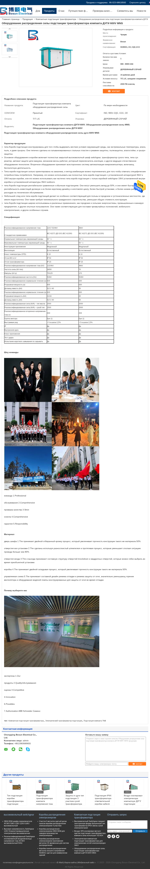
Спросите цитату (137, 2)
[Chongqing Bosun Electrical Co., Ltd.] (17, 11)
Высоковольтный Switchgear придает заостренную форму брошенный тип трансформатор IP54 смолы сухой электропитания (89, 824)
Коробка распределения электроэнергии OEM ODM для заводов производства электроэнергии (52, 832)
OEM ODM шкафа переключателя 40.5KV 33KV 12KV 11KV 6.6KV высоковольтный (18, 823)
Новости (141, 11)
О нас (61, 11)
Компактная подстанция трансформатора (56, 19)
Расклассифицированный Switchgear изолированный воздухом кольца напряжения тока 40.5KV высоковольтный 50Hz (19, 839)
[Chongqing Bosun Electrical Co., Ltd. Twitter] (117, 836)
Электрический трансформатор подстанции (63, 721)
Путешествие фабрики (79, 11)
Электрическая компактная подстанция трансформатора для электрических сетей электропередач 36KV (90, 842)
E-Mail (60, 862)
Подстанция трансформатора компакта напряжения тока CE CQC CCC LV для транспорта (44, 802)
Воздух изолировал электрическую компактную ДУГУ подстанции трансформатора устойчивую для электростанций (133, 803)
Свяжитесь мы (125, 11)
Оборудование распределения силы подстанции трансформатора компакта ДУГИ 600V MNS (89, 850)
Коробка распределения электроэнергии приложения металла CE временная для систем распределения (54, 842)
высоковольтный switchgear (19, 814)
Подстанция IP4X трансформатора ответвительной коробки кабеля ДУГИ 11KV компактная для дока (103, 803)
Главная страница (10, 19)
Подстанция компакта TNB (95, 721)
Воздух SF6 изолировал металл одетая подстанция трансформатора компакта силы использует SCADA (90, 833)
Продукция (27, 19)
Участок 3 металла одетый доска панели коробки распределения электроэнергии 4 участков (53, 823)
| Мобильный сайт (85, 862)
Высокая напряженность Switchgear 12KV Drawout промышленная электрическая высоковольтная (19, 831)
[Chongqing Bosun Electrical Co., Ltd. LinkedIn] (109, 836)
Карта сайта (70, 862)
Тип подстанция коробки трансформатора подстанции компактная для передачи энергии (15, 802)
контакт (116, 91)
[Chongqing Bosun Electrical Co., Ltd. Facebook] (113, 836)
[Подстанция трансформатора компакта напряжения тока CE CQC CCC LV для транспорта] (45, 787)
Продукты (49, 11)
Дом (38, 11)
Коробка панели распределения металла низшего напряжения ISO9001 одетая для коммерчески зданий (53, 851)
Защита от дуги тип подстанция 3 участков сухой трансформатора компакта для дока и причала (74, 802)
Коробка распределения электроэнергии (52, 816)
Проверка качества (103, 11)
